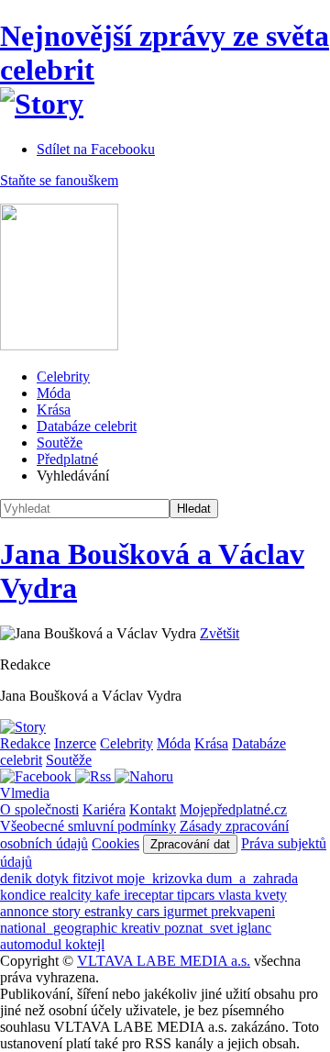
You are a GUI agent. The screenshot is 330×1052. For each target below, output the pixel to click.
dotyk (54, 878)
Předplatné (67, 459)
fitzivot (94, 878)
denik (18, 878)
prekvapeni (243, 911)
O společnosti (39, 809)
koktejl (84, 944)
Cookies (115, 843)
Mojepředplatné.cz (233, 809)
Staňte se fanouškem (59, 180)
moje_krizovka (161, 878)
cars (150, 911)
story (68, 911)
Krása (54, 409)
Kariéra (104, 809)
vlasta (236, 895)
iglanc (253, 928)
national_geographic (60, 928)
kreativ (142, 928)
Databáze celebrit (87, 426)
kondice (25, 895)
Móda (54, 393)
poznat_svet (200, 928)
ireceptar (150, 895)
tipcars (197, 895)
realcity (72, 895)
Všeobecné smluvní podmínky (88, 826)
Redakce (25, 743)
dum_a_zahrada (252, 878)
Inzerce (75, 743)
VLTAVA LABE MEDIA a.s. (163, 961)
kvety (271, 895)
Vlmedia (25, 793)
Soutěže (59, 442)
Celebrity (63, 376)
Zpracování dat (190, 844)
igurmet (187, 911)
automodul (32, 944)
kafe (109, 895)
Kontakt (152, 809)
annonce (26, 911)
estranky (110, 911)
